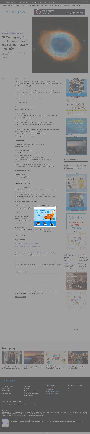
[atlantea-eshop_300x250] (45, 226)
